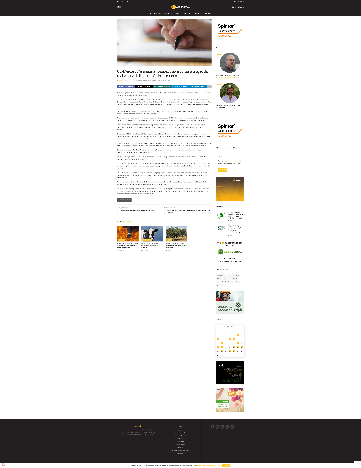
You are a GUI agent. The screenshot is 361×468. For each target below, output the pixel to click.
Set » (241, 327)
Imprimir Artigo (123, 200)
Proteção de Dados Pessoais (180, 450)
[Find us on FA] (117, 1)
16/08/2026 (240, 77)
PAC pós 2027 (233, 278)
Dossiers (196, 13)
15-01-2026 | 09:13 (130, 81)
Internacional (146, 81)
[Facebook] (212, 427)
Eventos (187, 13)
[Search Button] (235, 1)
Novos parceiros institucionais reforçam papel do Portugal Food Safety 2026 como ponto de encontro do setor (235, 229)
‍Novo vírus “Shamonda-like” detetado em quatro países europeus (149, 245)
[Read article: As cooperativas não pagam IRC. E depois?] (230, 63)
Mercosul (219, 278)
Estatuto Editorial (180, 445)
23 (241, 347)
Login (234, 7)
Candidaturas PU (221, 275)
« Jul (218, 327)
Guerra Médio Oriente (233, 275)
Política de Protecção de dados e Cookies (208, 466)
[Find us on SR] (127, 1)
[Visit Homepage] (180, 7)
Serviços (207, 13)
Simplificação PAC (221, 282)
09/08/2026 (234, 110)
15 (238, 343)
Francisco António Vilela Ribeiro (226, 77)
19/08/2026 (232, 235)
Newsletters (241, 1)
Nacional (121, 239)
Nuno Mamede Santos (223, 110)
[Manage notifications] (3, 464)
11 (222, 343)
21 (233, 347)
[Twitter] (217, 427)
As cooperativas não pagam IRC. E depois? (229, 75)
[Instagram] (227, 427)
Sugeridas (158, 13)
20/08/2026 (232, 220)
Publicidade (180, 439)
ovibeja (225, 278)
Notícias (167, 13)
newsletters (235, 165)
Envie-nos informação (180, 436)
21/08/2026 (121, 250)
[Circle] (222, 427)
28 (233, 351)
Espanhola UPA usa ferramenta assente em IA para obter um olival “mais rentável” (176, 245)
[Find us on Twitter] (120, 1)
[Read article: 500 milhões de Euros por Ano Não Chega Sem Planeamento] (230, 93)
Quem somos (180, 430)
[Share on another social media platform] (209, 86)
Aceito (226, 466)
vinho (237, 282)
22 (238, 347)
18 (222, 347)
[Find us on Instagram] (124, 1)
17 (217, 347)
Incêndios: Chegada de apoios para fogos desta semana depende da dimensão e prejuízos (127, 245)
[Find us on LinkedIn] (122, 1)
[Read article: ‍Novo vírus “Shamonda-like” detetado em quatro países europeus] (152, 233)
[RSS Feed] (232, 427)
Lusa (120, 81)
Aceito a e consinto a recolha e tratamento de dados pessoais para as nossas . (230, 163)
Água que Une (220, 285)
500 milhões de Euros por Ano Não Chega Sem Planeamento (228, 106)
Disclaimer (180, 453)
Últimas (140, 81)
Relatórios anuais (180, 433)
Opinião (177, 13)
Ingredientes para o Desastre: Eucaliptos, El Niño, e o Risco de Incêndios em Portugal (235, 215)
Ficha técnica (180, 447)
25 (222, 351)
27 (230, 351)
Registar (241, 7)
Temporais (230, 282)
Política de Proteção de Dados (232, 161)
